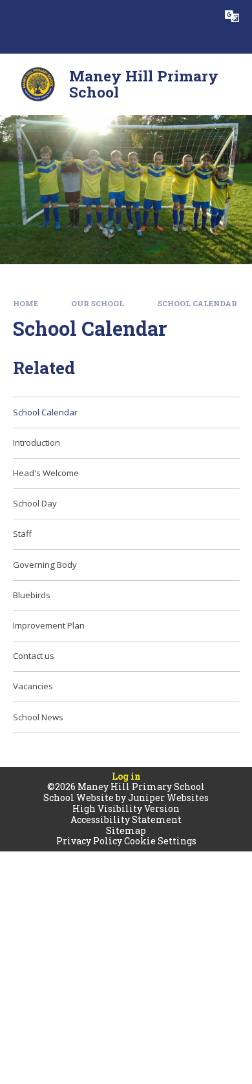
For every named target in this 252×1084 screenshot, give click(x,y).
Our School (97, 303)
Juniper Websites (168, 797)
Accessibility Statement (126, 819)
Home (25, 303)
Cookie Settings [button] (160, 841)
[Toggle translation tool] (232, 16)
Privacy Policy (89, 841)
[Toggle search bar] (200, 16)
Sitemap (126, 830)
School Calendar (197, 303)
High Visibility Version (126, 808)
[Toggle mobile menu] (16, 16)
